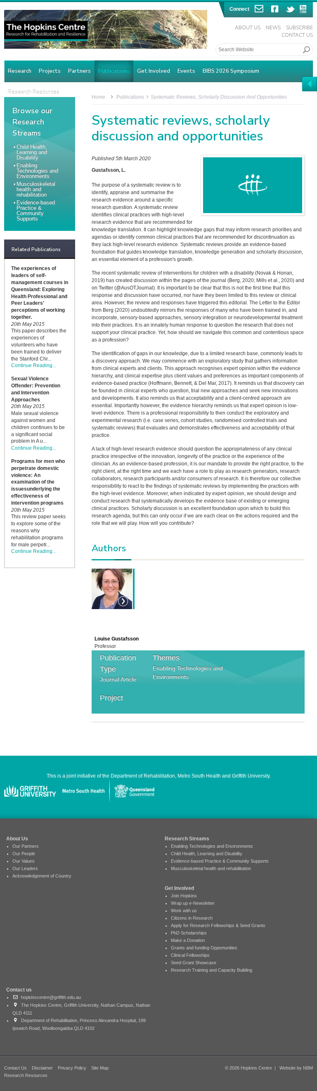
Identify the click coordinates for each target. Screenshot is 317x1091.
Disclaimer (42, 1067)
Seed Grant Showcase (193, 962)
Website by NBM (296, 1067)
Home (98, 97)
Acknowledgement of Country (41, 875)
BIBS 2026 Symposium (231, 71)
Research (19, 71)
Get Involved (153, 71)
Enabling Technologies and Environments (37, 170)
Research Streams (187, 839)
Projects (50, 71)
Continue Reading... (33, 365)
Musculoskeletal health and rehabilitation (36, 189)
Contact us (19, 990)
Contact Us (297, 35)
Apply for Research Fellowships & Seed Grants (218, 925)
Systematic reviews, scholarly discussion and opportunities (219, 97)
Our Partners (25, 846)
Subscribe (299, 27)
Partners (79, 71)
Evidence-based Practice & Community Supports (36, 210)
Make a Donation (188, 940)
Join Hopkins (184, 895)
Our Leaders (25, 868)
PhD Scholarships (189, 932)
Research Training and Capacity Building (211, 970)
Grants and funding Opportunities (204, 947)
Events (186, 71)
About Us (247, 27)
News (273, 27)
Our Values (23, 861)
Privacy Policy (72, 1067)
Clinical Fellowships (190, 955)
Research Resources (25, 1075)
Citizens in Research (192, 917)
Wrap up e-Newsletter (193, 903)
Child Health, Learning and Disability (32, 152)
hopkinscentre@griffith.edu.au (50, 997)
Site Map (100, 1067)
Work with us (184, 910)
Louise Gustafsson (117, 639)
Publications (114, 71)
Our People (23, 853)
